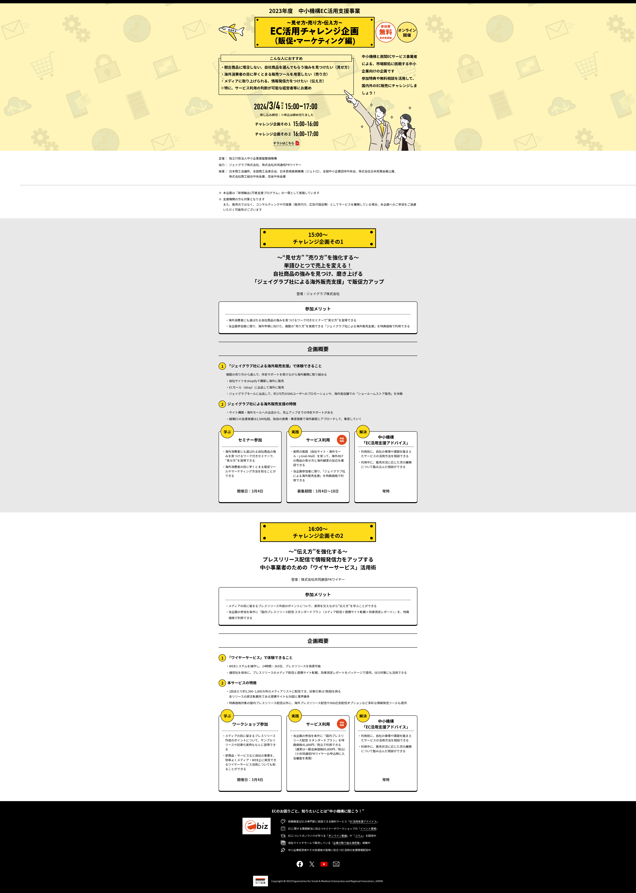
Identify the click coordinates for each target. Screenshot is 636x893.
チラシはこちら (283, 143)
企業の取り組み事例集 (346, 843)
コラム (359, 836)
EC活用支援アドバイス (363, 821)
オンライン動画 (337, 836)
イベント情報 (368, 828)
